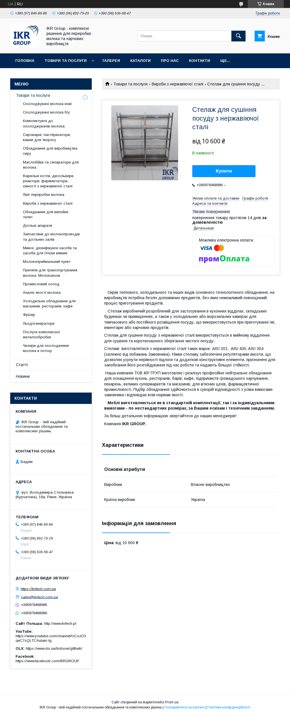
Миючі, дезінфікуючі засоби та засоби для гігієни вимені (50, 250)
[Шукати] (238, 36)
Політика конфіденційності (228, 707)
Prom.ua (171, 702)
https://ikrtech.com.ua (38, 589)
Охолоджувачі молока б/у (46, 112)
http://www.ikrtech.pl (60, 623)
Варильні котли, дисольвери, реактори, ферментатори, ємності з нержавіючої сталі (48, 181)
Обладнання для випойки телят (45, 214)
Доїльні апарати (37, 225)
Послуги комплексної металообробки (41, 334)
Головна (24, 60)
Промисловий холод (41, 284)
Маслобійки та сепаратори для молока (51, 164)
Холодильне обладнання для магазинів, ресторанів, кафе (49, 303)
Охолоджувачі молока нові (47, 104)
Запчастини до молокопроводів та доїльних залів (51, 236)
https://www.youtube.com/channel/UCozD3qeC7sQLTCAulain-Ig (51, 638)
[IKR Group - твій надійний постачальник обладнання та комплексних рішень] (25, 46)
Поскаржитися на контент (184, 707)
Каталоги (140, 60)
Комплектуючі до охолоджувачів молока (44, 123)
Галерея (111, 60)
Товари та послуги (65, 60)
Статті (22, 364)
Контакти (199, 60)
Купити (224, 171)
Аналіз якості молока (42, 292)
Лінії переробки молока (43, 194)
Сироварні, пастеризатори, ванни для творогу (47, 137)
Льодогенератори (38, 323)
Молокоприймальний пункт (47, 261)
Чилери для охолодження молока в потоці (46, 348)
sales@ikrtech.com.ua (39, 597)
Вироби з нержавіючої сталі (177, 84)
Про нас (170, 60)
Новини (23, 376)
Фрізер (29, 315)
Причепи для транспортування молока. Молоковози (50, 272)
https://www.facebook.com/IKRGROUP (47, 661)
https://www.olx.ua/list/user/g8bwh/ (54, 648)
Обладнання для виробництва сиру (50, 151)
